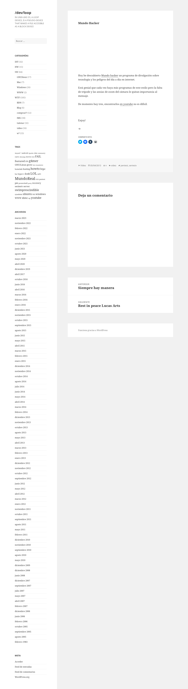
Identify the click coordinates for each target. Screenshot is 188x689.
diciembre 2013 (22, 417)
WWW (20, 92)
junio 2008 (20, 575)
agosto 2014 (20, 381)
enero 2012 (20, 504)
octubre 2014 (21, 376)
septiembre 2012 (23, 478)
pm (16, 183)
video (19, 128)
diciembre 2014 (22, 366)
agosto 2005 (20, 636)
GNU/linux (22, 77)
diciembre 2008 (22, 570)
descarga (23, 157)
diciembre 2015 (22, 310)
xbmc (25, 197)
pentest (42, 179)
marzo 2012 (20, 499)
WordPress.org (22, 677)
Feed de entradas (23, 666)
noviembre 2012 (23, 468)
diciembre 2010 (22, 539)
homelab (18, 169)
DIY (16, 61)
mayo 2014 (20, 396)
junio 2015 (20, 335)
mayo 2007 (20, 596)
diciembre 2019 (22, 269)
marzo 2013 (20, 447)
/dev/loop (23, 12)
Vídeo (83, 165)
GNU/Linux (20, 164)
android (25, 153)
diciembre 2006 (22, 611)
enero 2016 (20, 304)
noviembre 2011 (23, 509)
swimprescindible (27, 190)
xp (29, 198)
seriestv (19, 186)
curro (17, 157)
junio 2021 (20, 248)
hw (16, 174)
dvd (33, 157)
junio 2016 (20, 284)
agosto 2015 (20, 330)
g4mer (33, 161)
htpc (42, 169)
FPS (26, 161)
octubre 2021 (21, 243)
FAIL (38, 156)
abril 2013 (20, 442)
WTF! (17, 97)
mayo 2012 (20, 488)
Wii (33, 194)
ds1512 (28, 157)
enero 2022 (20, 233)
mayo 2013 (20, 437)
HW (17, 66)
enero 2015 (20, 361)
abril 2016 (20, 289)
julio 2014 (19, 386)
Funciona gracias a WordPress (93, 330)
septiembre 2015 (23, 325)
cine (35, 153)
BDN (19, 102)
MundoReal (25, 178)
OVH (37, 179)
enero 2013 (20, 458)
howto (35, 168)
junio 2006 (20, 616)
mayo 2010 (20, 560)
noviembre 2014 (23, 371)
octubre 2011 (21, 514)
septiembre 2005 (23, 631)
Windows (21, 87)
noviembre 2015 (23, 315)
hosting (26, 169)
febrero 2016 (21, 299)
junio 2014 (20, 391)
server (26, 186)
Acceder (19, 661)
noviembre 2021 (23, 238)
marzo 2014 (20, 407)
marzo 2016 (20, 294)
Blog (19, 107)
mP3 (39, 174)
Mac (19, 82)
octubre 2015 (21, 320)
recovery (36, 183)
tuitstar (20, 123)
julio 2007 (19, 590)
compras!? (22, 112)
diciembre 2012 (22, 463)
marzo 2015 (20, 350)
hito (34, 165)
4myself (17, 153)
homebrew (39, 165)
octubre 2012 (21, 473)
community (41, 153)
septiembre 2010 (23, 550)
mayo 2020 (20, 258)
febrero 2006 (21, 621)
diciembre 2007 (22, 580)
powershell (23, 183)
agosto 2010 (20, 555)
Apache (31, 153)
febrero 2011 (21, 534)
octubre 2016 (21, 279)
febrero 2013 (21, 453)
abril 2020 (20, 264)
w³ (18, 133)
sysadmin (18, 194)
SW (16, 72)
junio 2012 (20, 483)
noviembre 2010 (23, 544)
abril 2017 (20, 274)
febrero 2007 (21, 606)
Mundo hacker (109, 75)
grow (29, 164)
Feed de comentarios (25, 671)
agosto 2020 (20, 253)
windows (41, 194)
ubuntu (27, 194)
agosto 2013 (20, 432)
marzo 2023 (20, 218)
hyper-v (21, 174)
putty (30, 183)
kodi (27, 173)
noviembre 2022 (23, 223)
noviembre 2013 (23, 422)
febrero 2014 (21, 412)
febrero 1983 (21, 641)
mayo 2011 (20, 529)
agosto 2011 (20, 524)
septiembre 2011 (23, 519)
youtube (36, 198)
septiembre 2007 (23, 585)
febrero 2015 (21, 356)
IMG (19, 118)
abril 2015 (20, 345)
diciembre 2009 (22, 565)
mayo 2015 (20, 340)
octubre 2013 (21, 427)
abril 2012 (20, 493)
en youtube (126, 104)
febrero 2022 (21, 228)
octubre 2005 (21, 626)
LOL (33, 173)
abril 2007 (20, 601)
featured (20, 161)
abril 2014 (20, 401)
